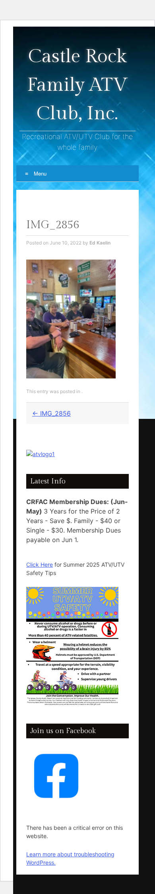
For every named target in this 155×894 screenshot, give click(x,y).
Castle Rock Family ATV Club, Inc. (77, 85)
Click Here (39, 564)
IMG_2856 (51, 413)
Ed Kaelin (99, 243)
